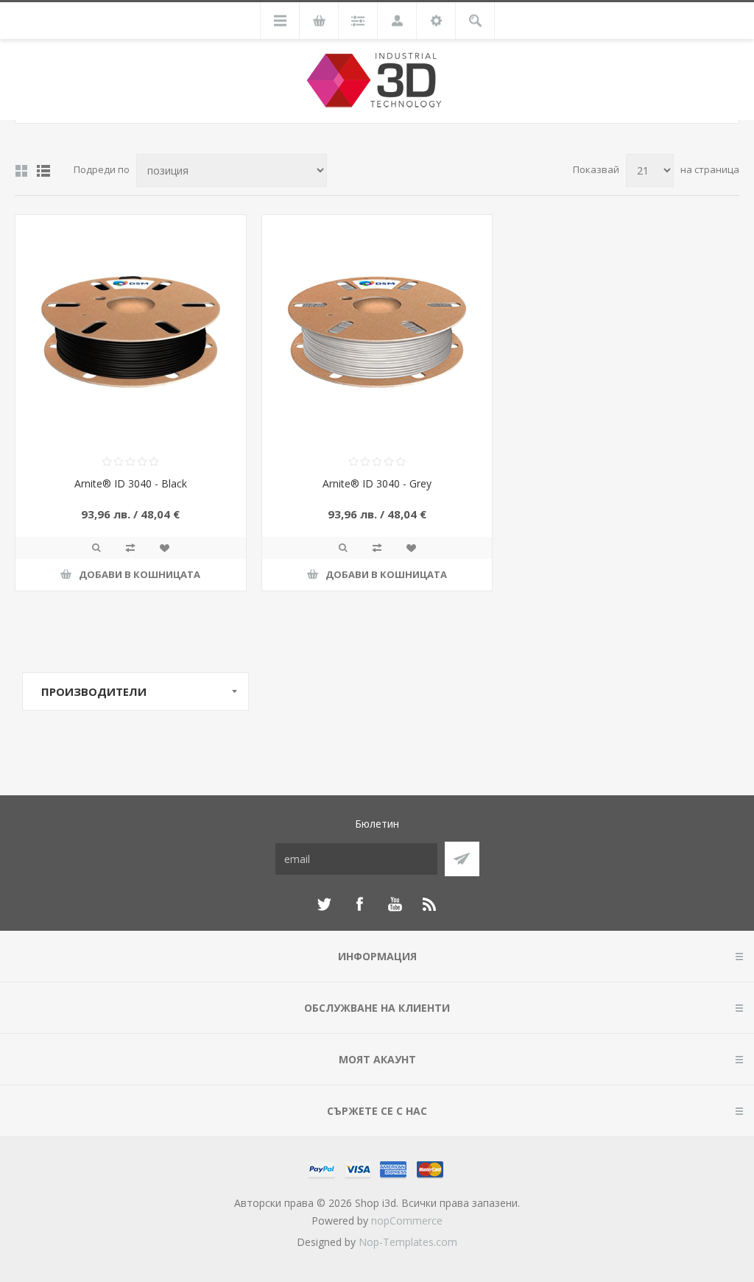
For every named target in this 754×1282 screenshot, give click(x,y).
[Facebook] (359, 904)
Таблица (21, 171)
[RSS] (430, 904)
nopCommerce (407, 1221)
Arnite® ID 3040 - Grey (377, 483)
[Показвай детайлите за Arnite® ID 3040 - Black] (130, 330)
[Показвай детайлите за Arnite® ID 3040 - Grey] (377, 330)
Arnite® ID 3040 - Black (130, 483)
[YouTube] (394, 904)
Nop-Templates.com (408, 1242)
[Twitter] (324, 904)
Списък (43, 171)
